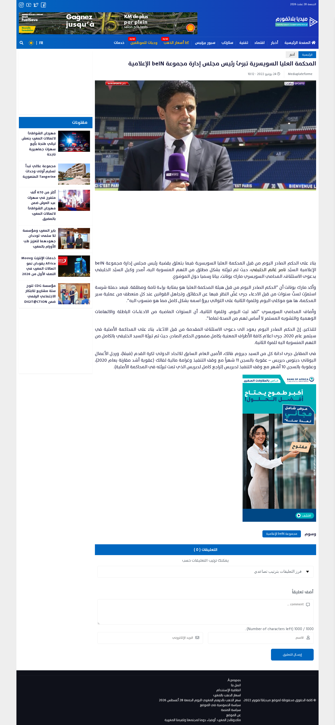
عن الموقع (233, 715)
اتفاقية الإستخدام (228, 690)
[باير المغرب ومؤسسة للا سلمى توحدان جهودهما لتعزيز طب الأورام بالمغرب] (55, 239)
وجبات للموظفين (143, 43)
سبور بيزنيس (205, 43)
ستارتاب (227, 43)
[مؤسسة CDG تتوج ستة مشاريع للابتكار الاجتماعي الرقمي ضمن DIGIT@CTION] (55, 294)
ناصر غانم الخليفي (268, 270)
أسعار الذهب (174, 43)
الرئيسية (307, 54)
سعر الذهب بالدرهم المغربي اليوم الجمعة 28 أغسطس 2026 (200, 700)
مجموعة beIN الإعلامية (281, 533)
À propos (234, 680)
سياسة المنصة (231, 710)
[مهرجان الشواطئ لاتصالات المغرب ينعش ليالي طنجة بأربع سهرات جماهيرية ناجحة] (55, 144)
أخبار (274, 43)
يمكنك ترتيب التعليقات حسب (205, 560)
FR (41, 43)
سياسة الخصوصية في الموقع (220, 705)
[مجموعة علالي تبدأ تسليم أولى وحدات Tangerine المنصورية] (55, 174)
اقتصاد (259, 43)
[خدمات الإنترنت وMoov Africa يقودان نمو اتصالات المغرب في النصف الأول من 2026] (55, 266)
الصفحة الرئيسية (297, 43)
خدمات (119, 43)
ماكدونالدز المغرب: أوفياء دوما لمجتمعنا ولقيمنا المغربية (203, 720)
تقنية (243, 43)
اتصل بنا (236, 685)
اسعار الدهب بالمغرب (227, 695)
